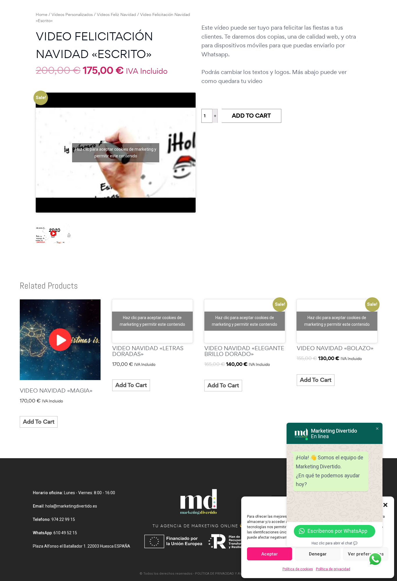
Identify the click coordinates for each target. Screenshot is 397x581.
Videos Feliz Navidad (116, 14)
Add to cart (251, 116)
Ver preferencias (366, 554)
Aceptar (269, 554)
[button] (385, 504)
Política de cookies (297, 569)
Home (41, 14)
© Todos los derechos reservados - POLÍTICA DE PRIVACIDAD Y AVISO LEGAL (198, 573)
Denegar (318, 554)
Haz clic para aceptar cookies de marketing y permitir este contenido (115, 152)
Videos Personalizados (72, 14)
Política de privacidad (333, 569)
